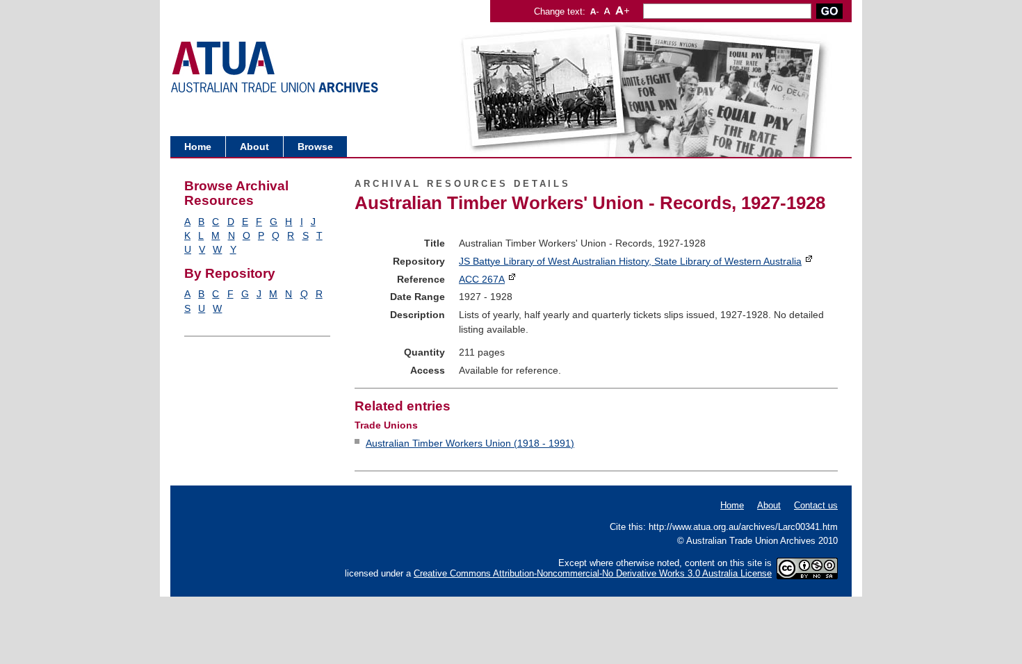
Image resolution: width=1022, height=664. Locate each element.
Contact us (816, 505)
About (254, 146)
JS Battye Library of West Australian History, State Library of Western (630, 261)
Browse (315, 146)
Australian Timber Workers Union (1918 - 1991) (470, 443)
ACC (482, 279)
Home (197, 146)
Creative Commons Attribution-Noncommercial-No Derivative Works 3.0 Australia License (593, 573)
